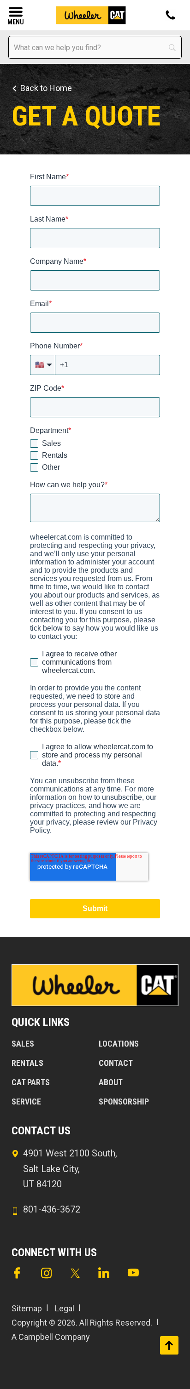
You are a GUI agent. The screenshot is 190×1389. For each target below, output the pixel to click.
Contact (116, 1063)
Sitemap (27, 1308)
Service (26, 1101)
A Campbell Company (51, 1337)
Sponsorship (124, 1101)
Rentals (27, 1063)
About (111, 1082)
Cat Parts (31, 1082)
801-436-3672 (51, 1209)
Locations (119, 1043)
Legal (64, 1308)
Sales (23, 1043)
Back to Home (46, 88)
